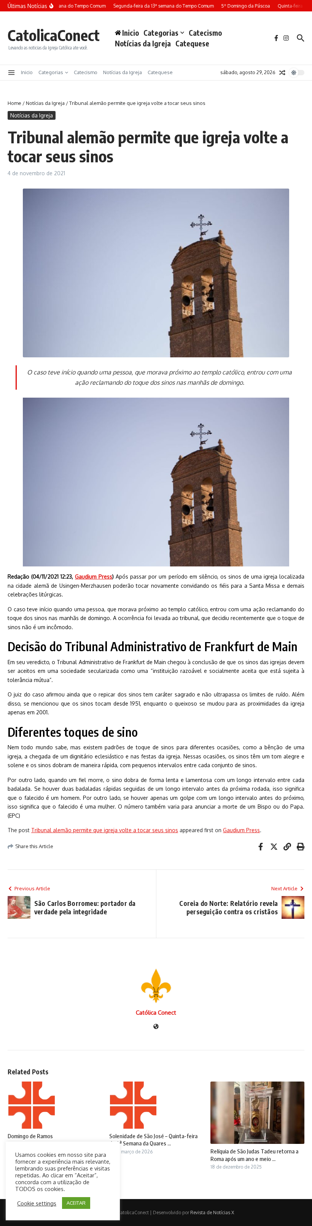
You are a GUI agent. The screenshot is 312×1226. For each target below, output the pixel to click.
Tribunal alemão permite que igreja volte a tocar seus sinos (104, 830)
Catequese (192, 43)
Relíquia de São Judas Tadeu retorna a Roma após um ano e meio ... (254, 1155)
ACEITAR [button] (76, 1203)
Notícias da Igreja (143, 43)
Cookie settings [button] (36, 1203)
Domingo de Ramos (30, 1135)
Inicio (27, 72)
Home (14, 103)
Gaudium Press (93, 576)
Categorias (160, 32)
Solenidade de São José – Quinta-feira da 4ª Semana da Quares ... (153, 1139)
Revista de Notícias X (212, 1212)
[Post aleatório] (282, 73)
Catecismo (205, 32)
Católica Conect (156, 1012)
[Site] (156, 1027)
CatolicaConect (54, 34)
